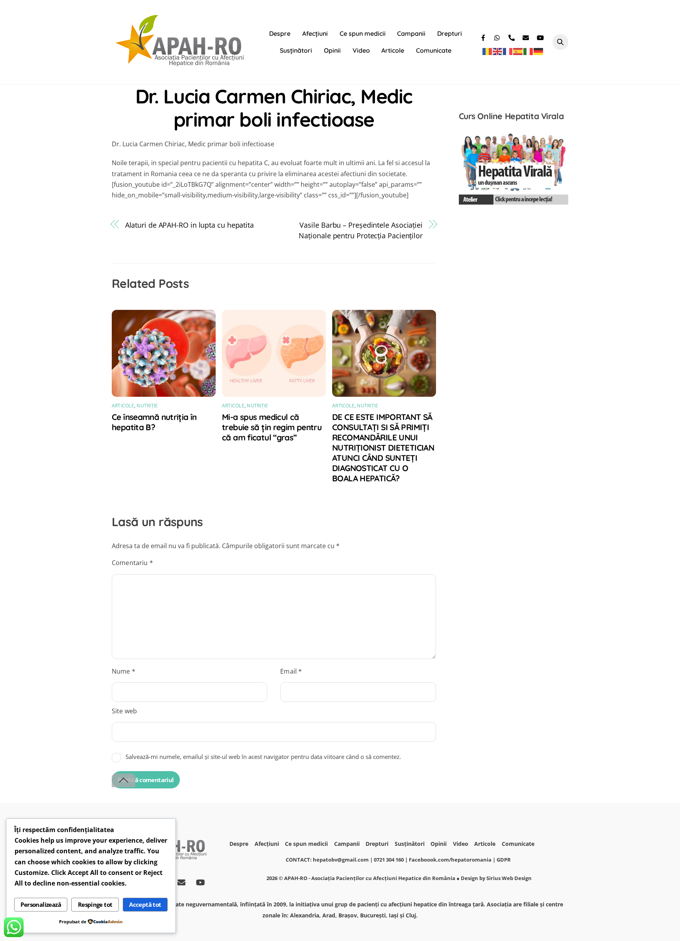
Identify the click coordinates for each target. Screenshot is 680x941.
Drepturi (449, 33)
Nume (123, 671)
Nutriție (147, 405)
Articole (392, 50)
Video (361, 50)
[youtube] (540, 36)
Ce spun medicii (363, 33)
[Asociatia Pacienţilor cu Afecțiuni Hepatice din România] (180, 64)
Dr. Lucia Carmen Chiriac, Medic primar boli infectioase (273, 108)
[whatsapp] (498, 36)
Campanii (411, 33)
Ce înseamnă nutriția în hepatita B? (154, 422)
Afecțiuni (315, 33)
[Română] (487, 51)
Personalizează (40, 904)
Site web (124, 711)
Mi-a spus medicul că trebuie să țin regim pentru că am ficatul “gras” (272, 427)
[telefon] (512, 36)
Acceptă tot (145, 904)
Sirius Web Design (509, 878)
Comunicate (433, 50)
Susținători (296, 50)
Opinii (332, 50)
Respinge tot (95, 904)
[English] (498, 51)
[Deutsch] (539, 51)
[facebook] (484, 36)
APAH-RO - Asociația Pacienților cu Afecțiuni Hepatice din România (369, 878)
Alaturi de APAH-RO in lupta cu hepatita (189, 225)
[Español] (518, 51)
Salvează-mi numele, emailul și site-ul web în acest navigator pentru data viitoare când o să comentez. (263, 757)
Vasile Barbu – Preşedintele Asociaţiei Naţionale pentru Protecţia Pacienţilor (361, 230)
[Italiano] (528, 51)
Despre (279, 33)
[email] (526, 36)
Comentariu (132, 562)
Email (291, 671)
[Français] (508, 51)
